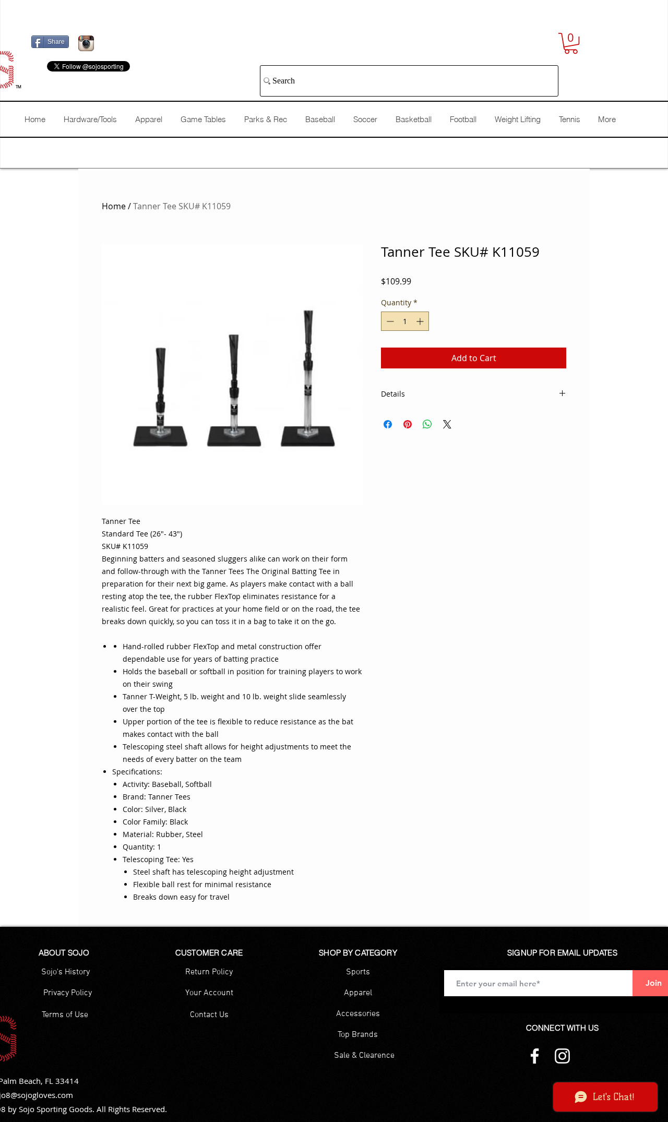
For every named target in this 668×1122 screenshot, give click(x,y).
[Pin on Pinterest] (407, 424)
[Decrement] (389, 321)
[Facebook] (534, 1056)
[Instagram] (562, 1056)
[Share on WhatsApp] (427, 424)
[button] (570, 43)
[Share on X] (447, 424)
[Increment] (420, 321)
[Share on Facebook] (387, 424)
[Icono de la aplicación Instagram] (86, 43)
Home (114, 206)
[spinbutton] (405, 321)
